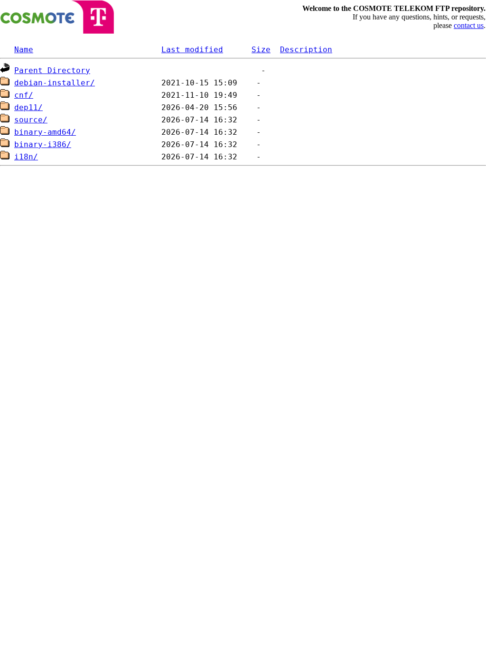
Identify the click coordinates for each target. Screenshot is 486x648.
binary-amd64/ (45, 132)
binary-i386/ (42, 144)
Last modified (192, 49)
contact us (469, 25)
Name (23, 49)
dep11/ (28, 107)
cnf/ (23, 95)
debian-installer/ (54, 82)
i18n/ (26, 156)
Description (306, 49)
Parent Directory (52, 70)
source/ (30, 119)
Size (261, 49)
